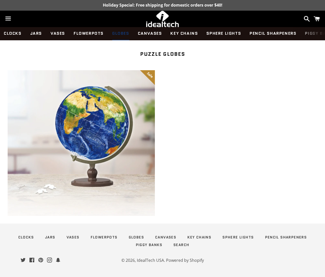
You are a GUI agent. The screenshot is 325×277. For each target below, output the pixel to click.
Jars (36, 33)
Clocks (13, 33)
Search (181, 244)
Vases (58, 33)
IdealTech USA (150, 260)
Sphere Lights (223, 33)
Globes (120, 33)
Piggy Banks (149, 244)
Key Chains (184, 33)
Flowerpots (89, 33)
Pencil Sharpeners (273, 33)
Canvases (150, 33)
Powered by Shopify (185, 260)
